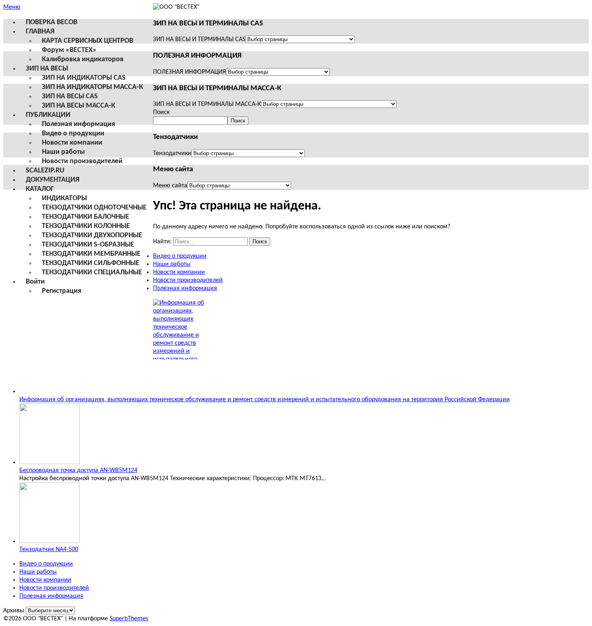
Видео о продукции (73, 133)
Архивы (13, 610)
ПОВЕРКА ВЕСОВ (51, 22)
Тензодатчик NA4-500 (48, 549)
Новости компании (72, 143)
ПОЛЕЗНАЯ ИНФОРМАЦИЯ (189, 72)
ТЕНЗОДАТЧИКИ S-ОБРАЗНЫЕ (88, 245)
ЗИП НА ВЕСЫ (47, 69)
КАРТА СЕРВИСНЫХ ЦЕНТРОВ (87, 41)
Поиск (161, 112)
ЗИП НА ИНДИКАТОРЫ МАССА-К (92, 87)
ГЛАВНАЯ (40, 31)
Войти (35, 282)
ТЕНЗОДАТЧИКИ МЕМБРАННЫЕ (91, 254)
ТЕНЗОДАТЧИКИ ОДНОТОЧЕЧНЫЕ (94, 207)
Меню (12, 7)
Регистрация (61, 291)
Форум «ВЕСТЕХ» (69, 50)
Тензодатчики (172, 153)
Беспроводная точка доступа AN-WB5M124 (78, 470)
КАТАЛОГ (40, 189)
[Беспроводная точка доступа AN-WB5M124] (49, 462)
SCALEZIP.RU (45, 170)
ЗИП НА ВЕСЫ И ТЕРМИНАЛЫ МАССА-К (207, 104)
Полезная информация (78, 124)
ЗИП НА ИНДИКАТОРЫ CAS (84, 78)
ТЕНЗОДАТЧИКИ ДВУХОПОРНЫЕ (92, 235)
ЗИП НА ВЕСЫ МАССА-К (78, 106)
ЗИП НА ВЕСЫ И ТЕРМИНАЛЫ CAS (199, 39)
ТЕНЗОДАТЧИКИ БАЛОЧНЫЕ (85, 217)
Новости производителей (82, 161)
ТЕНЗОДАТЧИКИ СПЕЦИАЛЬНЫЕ (92, 272)
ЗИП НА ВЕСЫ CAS (70, 96)
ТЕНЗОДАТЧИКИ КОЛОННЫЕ (86, 226)
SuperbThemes (129, 619)
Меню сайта (170, 185)
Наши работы (63, 152)
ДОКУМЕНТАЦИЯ (52, 180)
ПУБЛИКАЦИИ (48, 115)
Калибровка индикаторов (83, 59)
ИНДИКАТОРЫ (64, 198)
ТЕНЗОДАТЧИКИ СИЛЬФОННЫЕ (90, 263)
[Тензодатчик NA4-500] (49, 541)
